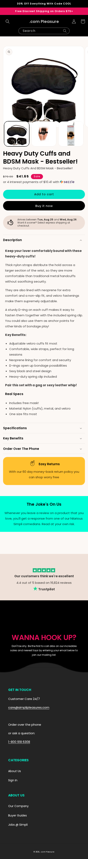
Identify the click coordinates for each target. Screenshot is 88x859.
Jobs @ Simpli (18, 825)
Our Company (18, 806)
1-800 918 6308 (19, 742)
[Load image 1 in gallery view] (16, 133)
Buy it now (44, 206)
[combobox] (44, 31)
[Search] (64, 30)
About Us (14, 771)
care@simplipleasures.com (28, 707)
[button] (7, 21)
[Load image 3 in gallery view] (70, 133)
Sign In (12, 780)
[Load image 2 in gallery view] (43, 133)
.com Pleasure (47, 852)
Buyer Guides (17, 815)
